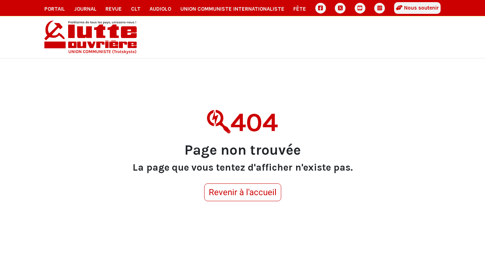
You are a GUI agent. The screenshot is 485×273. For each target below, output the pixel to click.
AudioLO (160, 9)
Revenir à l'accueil (243, 192)
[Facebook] (320, 8)
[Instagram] (379, 8)
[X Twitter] (340, 8)
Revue (113, 9)
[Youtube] (360, 8)
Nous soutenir (421, 8)
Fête (299, 9)
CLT (136, 9)
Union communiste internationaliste (232, 9)
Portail (54, 9)
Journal (85, 9)
